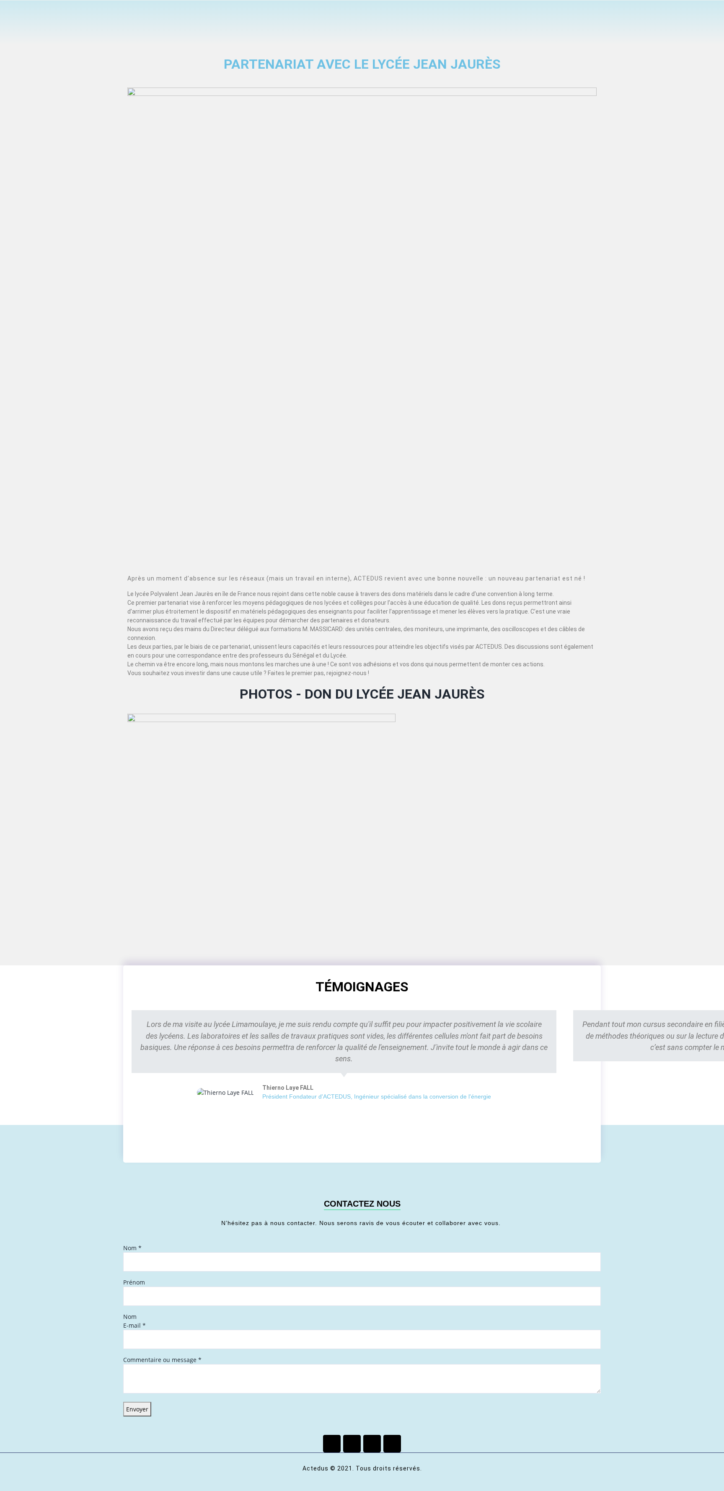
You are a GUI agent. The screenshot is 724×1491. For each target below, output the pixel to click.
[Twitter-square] (352, 1443)
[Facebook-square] (332, 1443)
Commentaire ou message (162, 1360)
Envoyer (137, 1409)
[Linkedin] (372, 1443)
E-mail (134, 1325)
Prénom (134, 1282)
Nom (132, 1248)
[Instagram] (392, 1443)
